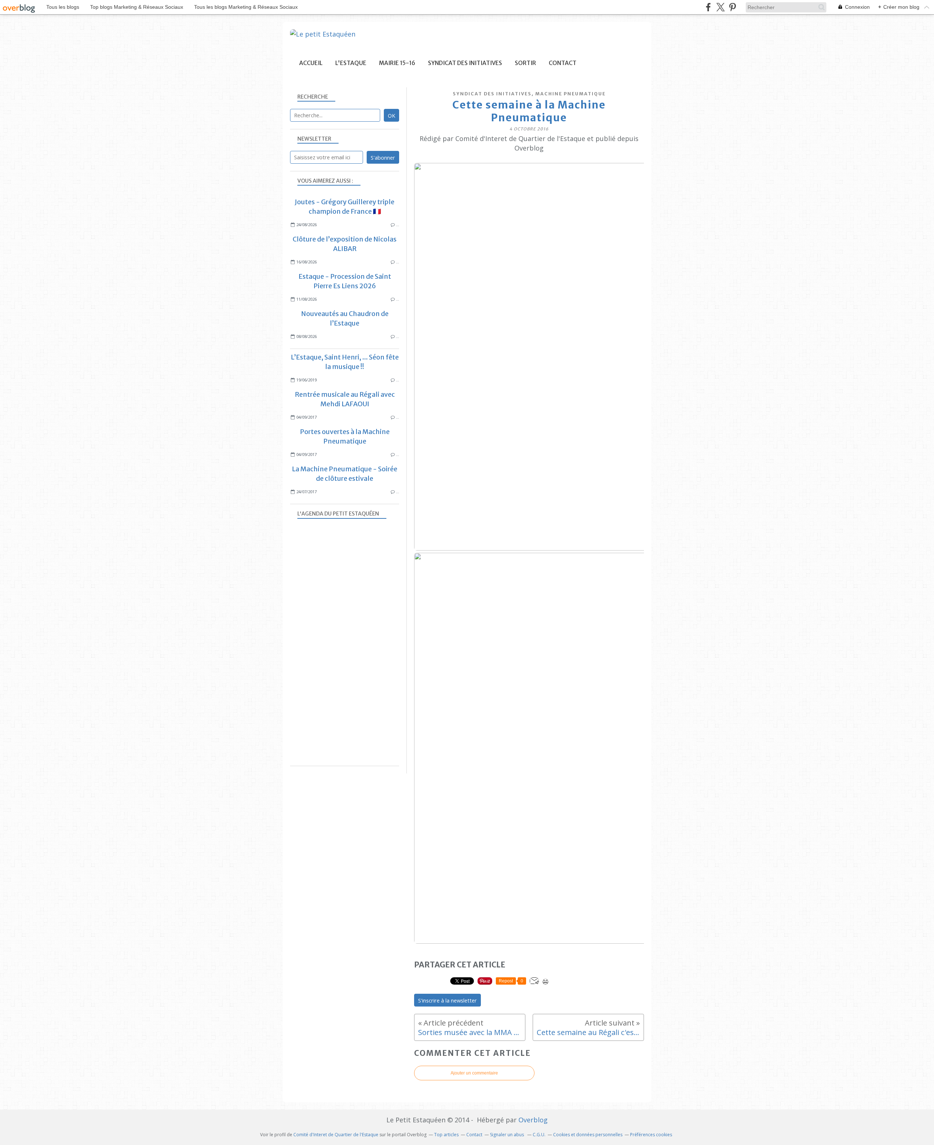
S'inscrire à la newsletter (447, 1000)
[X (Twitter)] (720, 7)
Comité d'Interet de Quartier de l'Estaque (335, 1134)
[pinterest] (732, 7)
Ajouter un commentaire (474, 1073)
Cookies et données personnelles (587, 1134)
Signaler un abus (507, 1134)
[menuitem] (311, 63)
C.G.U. (539, 1134)
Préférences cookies (651, 1134)
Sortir (525, 63)
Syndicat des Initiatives (465, 63)
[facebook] (708, 7)
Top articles (446, 1134)
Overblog (533, 1119)
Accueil (311, 63)
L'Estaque (350, 63)
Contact (562, 63)
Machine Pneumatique (570, 93)
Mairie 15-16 (397, 63)
